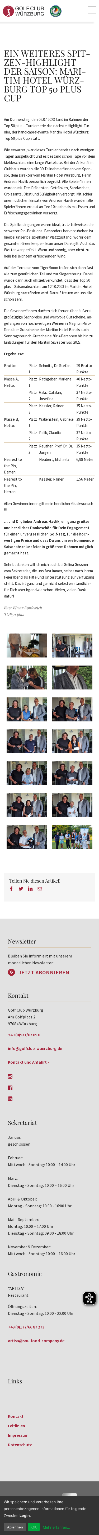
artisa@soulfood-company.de (36, 1340)
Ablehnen (15, 1527)
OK (34, 1527)
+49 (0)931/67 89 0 (24, 1034)
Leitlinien (16, 1425)
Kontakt (15, 1416)
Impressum (18, 1435)
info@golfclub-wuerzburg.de (35, 1048)
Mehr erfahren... (56, 1527)
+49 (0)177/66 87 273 (26, 1327)
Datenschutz (20, 1444)
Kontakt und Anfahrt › (28, 1062)
